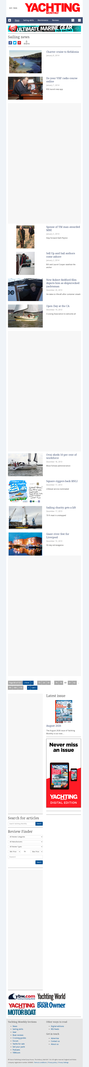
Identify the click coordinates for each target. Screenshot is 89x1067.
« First (26, 683)
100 (15, 688)
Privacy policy (52, 1062)
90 (10, 688)
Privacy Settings (63, 1062)
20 (44, 683)
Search (39, 824)
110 (20, 688)
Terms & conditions (40, 1062)
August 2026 (53, 725)
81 (70, 683)
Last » (34, 688)
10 (39, 683)
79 (61, 683)
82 (74, 683)
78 (56, 683)
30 (48, 683)
